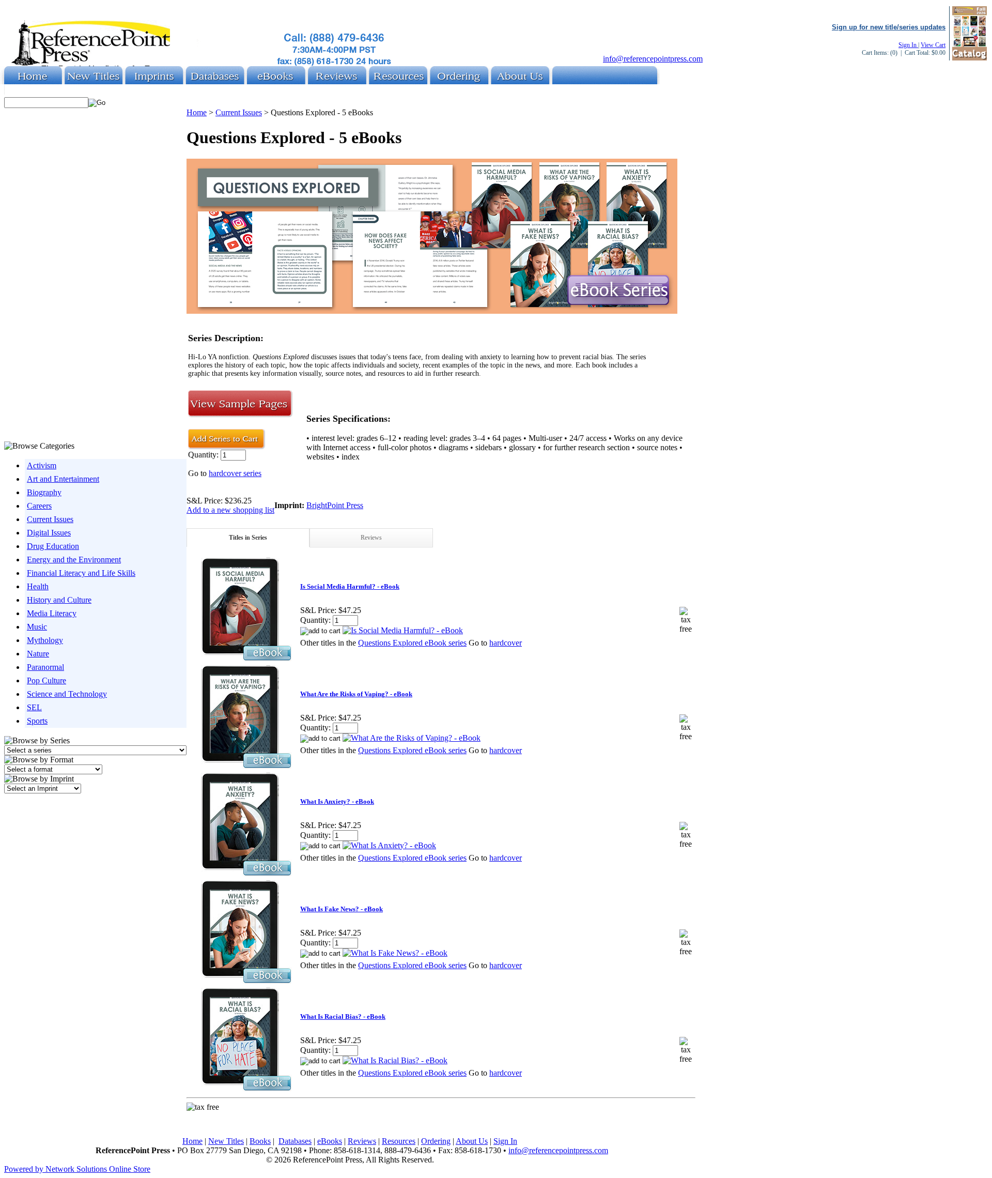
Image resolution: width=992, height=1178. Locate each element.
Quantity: (204, 454)
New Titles (226, 1141)
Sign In (908, 45)
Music (37, 626)
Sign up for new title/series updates (889, 27)
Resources (398, 1141)
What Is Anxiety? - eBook (337, 801)
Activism (41, 465)
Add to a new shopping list (230, 510)
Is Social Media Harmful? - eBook (349, 586)
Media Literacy (51, 613)
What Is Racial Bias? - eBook (342, 1016)
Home (197, 112)
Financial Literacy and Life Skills (81, 573)
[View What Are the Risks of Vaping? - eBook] (412, 737)
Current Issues (50, 519)
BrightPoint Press (334, 505)
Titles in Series (248, 537)
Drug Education (53, 546)
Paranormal (45, 667)
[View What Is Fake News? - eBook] (395, 952)
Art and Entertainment (63, 479)
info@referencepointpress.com (653, 58)
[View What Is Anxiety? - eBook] (389, 845)
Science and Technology (67, 694)
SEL (34, 707)
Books (260, 1141)
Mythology (45, 640)
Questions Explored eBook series (412, 642)
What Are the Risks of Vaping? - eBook (356, 694)
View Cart (933, 45)
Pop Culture (46, 680)
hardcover (505, 642)
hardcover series (235, 473)
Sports (37, 720)
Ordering (436, 1141)
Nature (38, 653)
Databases (295, 1141)
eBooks (329, 1141)
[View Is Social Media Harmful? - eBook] (403, 630)
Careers (39, 505)
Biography (44, 492)
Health (38, 586)
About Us (472, 1141)
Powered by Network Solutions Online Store (77, 1169)
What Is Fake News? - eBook (341, 909)
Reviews (371, 537)
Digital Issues (49, 532)
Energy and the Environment (74, 559)
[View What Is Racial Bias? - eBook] (395, 1060)
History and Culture (59, 599)
